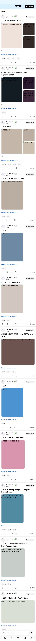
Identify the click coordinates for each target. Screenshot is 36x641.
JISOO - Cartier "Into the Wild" (13, 178)
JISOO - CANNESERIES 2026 (12, 438)
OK (31, 633)
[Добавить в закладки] (7, 62)
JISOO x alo (6, 127)
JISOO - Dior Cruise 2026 (11, 282)
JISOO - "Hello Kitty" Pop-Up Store (14, 598)
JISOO (3, 230)
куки (12, 633)
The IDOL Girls (10, 16)
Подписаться (30, 16)
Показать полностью (8, 55)
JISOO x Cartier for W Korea (12, 21)
